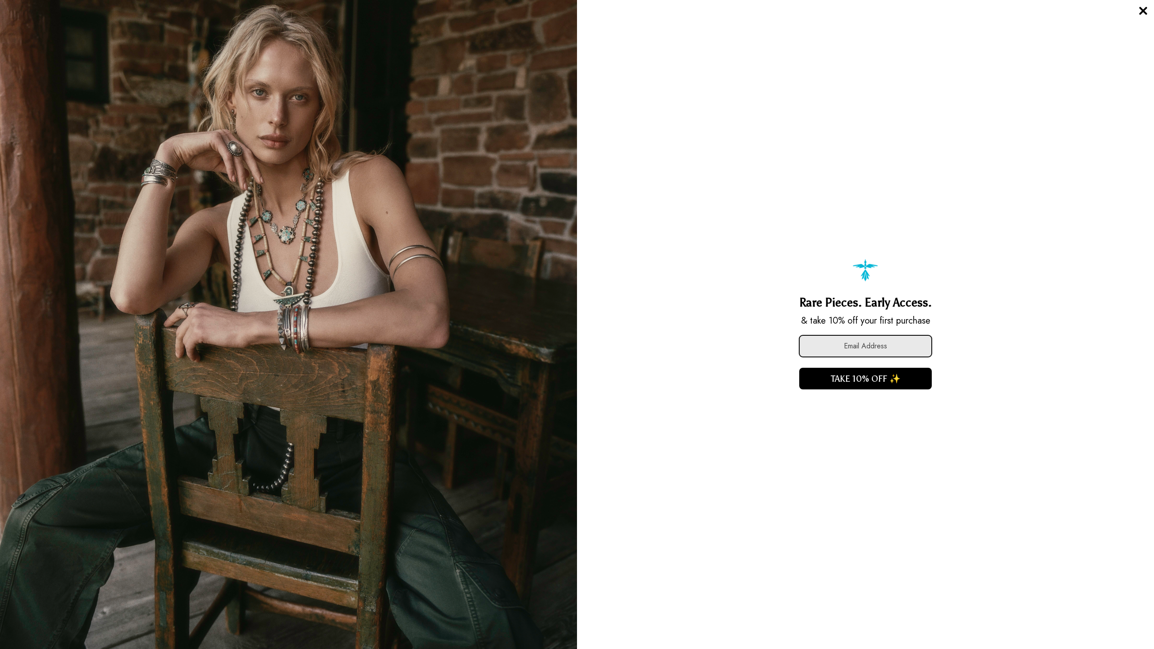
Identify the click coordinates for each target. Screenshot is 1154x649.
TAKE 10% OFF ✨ (866, 378)
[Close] (1143, 11)
